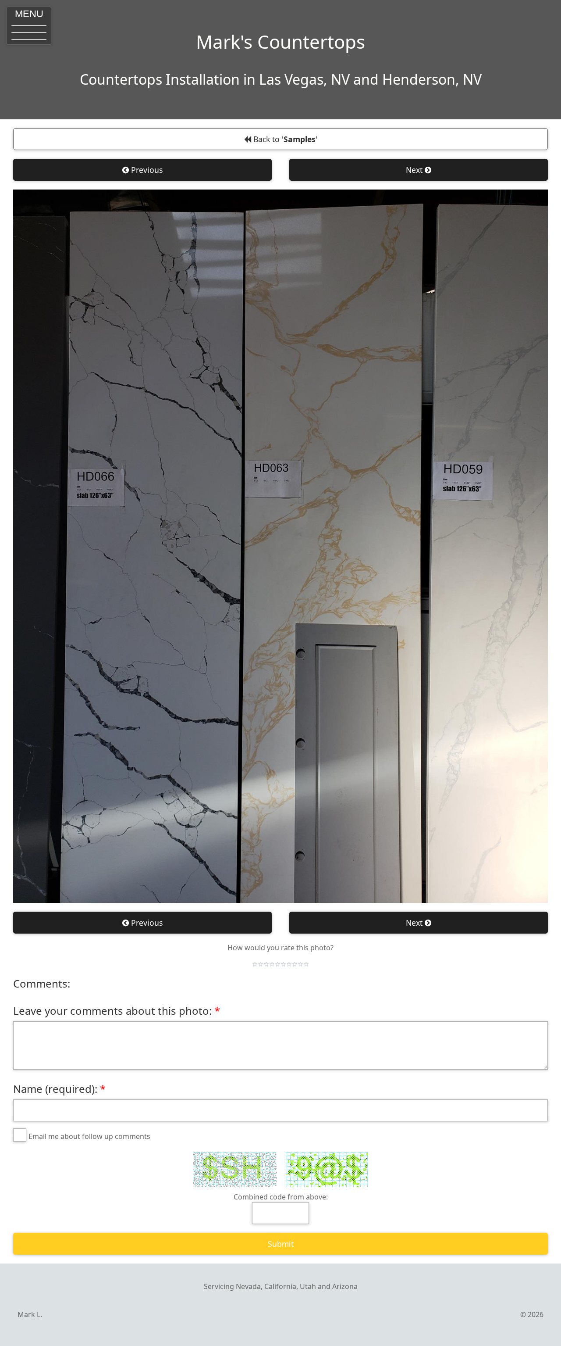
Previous (146, 170)
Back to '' (284, 139)
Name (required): (55, 1088)
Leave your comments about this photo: (112, 1010)
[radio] (255, 964)
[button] (29, 26)
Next (415, 170)
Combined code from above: (281, 1197)
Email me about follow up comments (89, 1136)
